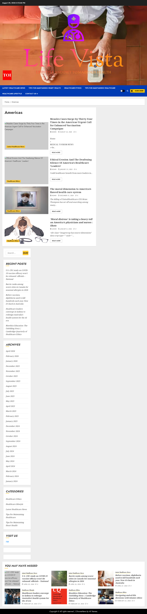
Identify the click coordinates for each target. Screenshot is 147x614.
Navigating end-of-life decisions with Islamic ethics (128, 596)
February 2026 (12, 356)
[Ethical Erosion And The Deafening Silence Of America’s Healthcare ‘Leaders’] (26, 170)
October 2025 (11, 376)
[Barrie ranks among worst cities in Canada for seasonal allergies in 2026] (59, 578)
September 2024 (13, 441)
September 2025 (13, 381)
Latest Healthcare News (13, 88)
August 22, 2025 (66, 132)
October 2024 (11, 436)
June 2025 (10, 396)
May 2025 (10, 401)
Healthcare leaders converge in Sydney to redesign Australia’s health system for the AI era (16, 315)
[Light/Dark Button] (122, 91)
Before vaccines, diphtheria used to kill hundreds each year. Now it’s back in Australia (128, 579)
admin (54, 132)
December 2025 (13, 366)
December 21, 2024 (67, 196)
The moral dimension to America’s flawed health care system (70, 190)
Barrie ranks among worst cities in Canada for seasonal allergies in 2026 (17, 287)
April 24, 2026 (76, 584)
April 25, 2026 (29, 584)
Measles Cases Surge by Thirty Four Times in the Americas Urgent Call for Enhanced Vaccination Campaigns (71, 123)
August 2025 (11, 386)
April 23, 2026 (122, 586)
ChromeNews (81, 611)
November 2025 (13, 371)
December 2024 (13, 426)
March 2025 (11, 411)
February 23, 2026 (124, 601)
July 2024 (10, 451)
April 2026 (10, 351)
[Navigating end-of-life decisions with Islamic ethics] (106, 596)
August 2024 (11, 446)
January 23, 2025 (66, 169)
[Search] (127, 91)
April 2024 (10, 466)
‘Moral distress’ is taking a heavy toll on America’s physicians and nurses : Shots (71, 222)
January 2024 (11, 481)
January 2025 (11, 421)
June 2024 (10, 456)
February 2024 (12, 476)
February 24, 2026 (30, 604)
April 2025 (10, 406)
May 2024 (10, 461)
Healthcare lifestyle (12, 94)
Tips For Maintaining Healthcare (100, 88)
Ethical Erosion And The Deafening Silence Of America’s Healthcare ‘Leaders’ (71, 163)
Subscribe (139, 91)
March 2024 (11, 471)
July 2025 (10, 391)
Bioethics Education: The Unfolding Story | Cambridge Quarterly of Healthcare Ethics (82, 597)
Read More (56, 152)
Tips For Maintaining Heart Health (45, 88)
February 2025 (12, 416)
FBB (7, 541)
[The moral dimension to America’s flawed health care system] (26, 200)
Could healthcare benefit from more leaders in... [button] (71, 173)
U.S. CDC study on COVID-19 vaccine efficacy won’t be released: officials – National (35, 578)
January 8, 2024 (66, 229)
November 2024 (13, 431)
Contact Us (30, 94)
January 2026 (11, 361)
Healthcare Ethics (72, 88)
